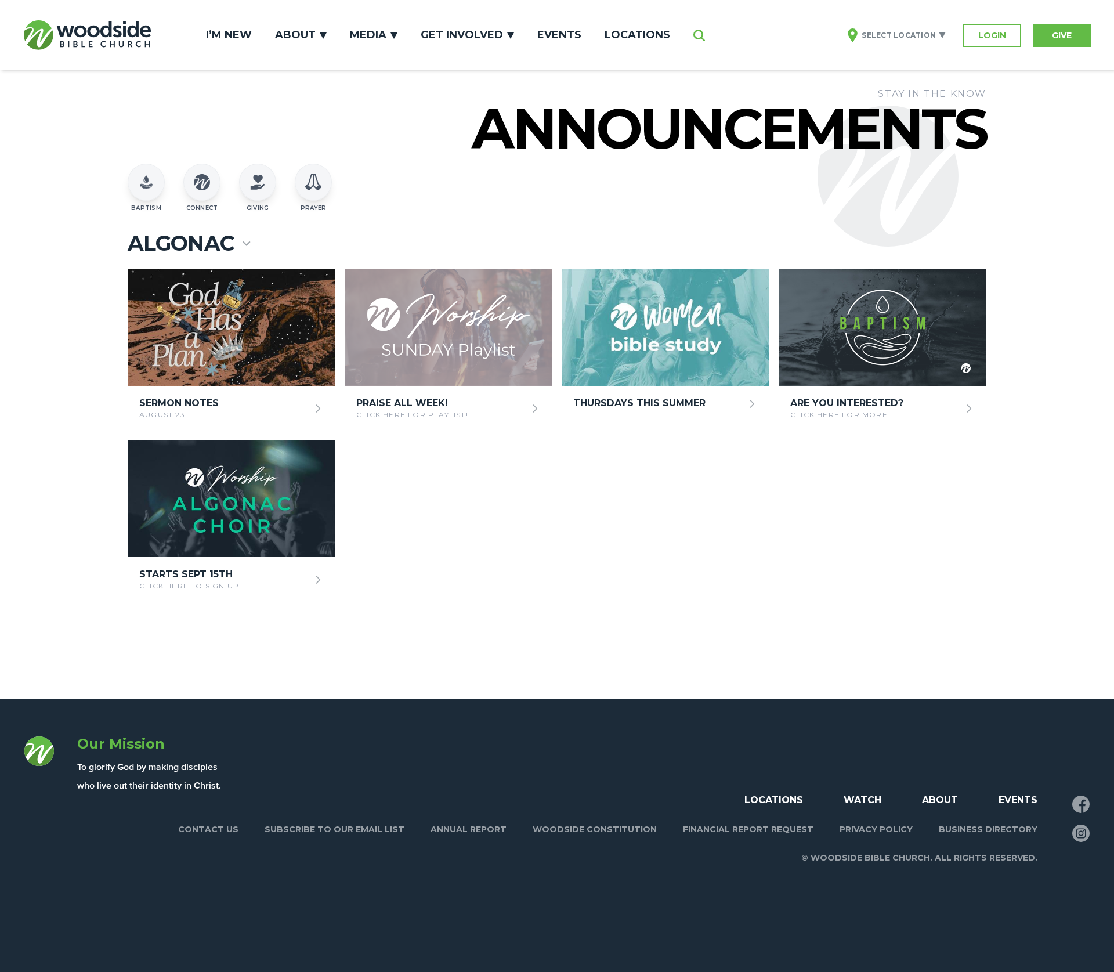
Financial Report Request (748, 829)
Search (699, 35)
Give (1062, 35)
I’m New (229, 34)
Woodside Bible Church (87, 35)
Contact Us (208, 829)
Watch (862, 799)
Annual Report (469, 829)
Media (368, 34)
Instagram (1081, 833)
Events (559, 34)
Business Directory (988, 829)
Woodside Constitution (595, 829)
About (295, 34)
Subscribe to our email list (334, 829)
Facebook (1081, 804)
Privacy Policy (876, 829)
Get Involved (462, 34)
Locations (637, 34)
